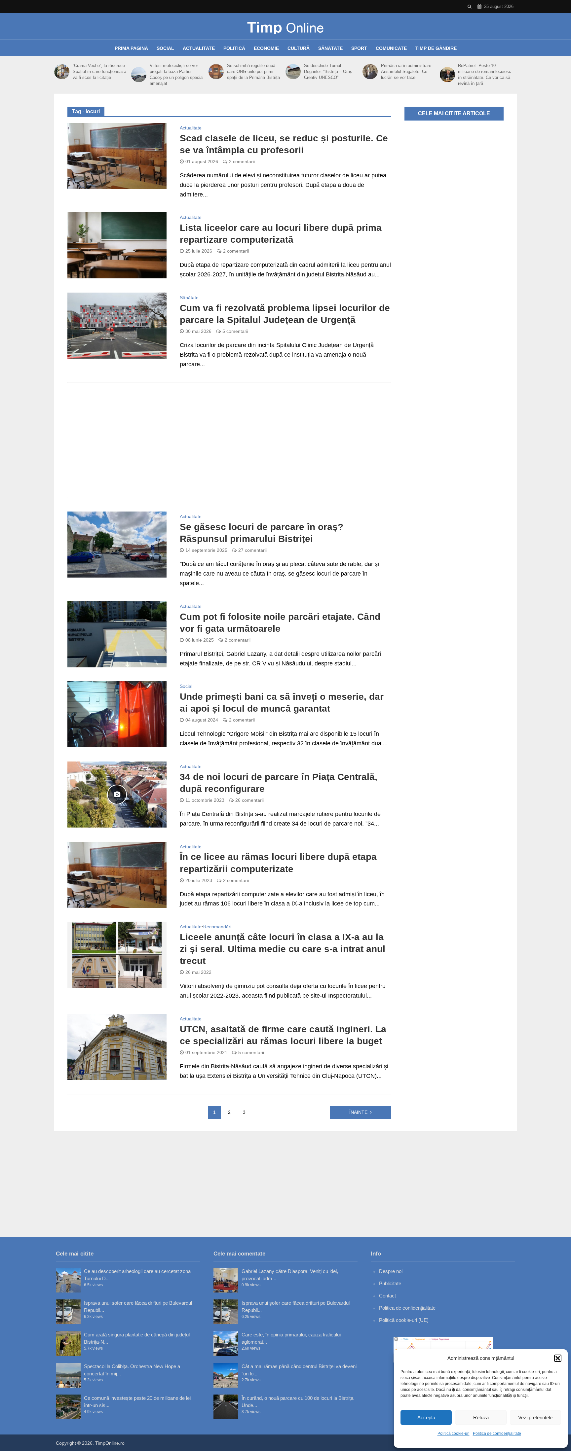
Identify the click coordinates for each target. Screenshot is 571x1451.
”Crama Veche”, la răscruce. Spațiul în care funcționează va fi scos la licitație (99, 71)
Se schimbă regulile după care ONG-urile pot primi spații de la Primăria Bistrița (253, 71)
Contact (387, 1295)
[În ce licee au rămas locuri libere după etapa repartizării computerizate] (117, 874)
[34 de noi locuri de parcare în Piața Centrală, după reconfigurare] (117, 794)
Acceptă (426, 1417)
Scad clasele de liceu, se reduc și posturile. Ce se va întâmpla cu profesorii (284, 144)
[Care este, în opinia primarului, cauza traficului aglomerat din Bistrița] (225, 1343)
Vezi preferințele (535, 1417)
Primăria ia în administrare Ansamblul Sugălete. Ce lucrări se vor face (406, 71)
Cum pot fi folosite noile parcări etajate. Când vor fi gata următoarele (280, 623)
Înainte (358, 1112)
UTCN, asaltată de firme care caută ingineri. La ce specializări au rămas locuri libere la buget (283, 1035)
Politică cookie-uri (454, 1433)
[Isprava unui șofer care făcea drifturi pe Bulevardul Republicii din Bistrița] (68, 1311)
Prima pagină (131, 48)
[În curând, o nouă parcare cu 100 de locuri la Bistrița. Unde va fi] (225, 1407)
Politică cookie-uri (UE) (404, 1320)
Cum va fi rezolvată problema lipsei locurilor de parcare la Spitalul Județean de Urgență (285, 314)
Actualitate (199, 48)
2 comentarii (242, 161)
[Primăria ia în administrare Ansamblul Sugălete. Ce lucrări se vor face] (370, 71)
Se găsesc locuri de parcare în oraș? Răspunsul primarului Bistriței (261, 533)
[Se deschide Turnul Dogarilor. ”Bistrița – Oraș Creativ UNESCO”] (293, 71)
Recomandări (217, 926)
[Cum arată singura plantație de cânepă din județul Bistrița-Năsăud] (68, 1343)
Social (165, 48)
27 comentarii (252, 550)
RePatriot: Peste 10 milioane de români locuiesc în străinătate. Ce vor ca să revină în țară (484, 74)
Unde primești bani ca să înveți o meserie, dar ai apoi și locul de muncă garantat (282, 702)
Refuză (481, 1417)
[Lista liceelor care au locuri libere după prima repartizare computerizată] (117, 245)
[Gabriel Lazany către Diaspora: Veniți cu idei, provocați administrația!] (225, 1280)
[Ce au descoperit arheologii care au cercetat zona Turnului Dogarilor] (68, 1280)
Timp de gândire (436, 48)
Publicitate (390, 1283)
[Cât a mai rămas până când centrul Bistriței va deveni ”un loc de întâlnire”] (225, 1375)
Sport (359, 48)
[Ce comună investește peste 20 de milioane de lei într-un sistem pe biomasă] (68, 1407)
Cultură (298, 48)
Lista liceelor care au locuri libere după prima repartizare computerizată (281, 234)
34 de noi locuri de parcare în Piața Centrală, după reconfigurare (278, 783)
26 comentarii (249, 800)
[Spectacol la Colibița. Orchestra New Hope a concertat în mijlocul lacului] (68, 1375)
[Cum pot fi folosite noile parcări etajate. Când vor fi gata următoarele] (117, 634)
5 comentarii (235, 331)
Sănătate (330, 48)
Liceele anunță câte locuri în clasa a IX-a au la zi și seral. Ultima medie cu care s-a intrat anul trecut (282, 949)
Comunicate (391, 48)
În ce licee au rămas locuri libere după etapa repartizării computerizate (278, 863)
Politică (234, 48)
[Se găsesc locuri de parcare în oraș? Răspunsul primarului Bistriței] (117, 544)
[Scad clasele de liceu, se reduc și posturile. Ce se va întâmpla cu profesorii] (117, 155)
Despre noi (390, 1271)
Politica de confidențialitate (497, 1433)
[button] (557, 1358)
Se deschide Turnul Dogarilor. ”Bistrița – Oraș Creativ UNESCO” (328, 71)
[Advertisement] (229, 440)
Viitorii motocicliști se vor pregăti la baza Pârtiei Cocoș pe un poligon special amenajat (177, 74)
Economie (266, 48)
